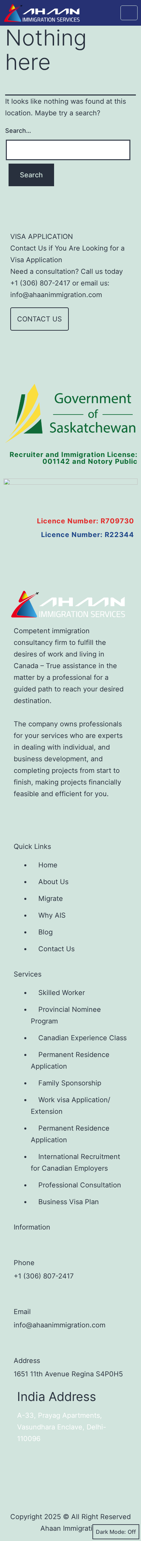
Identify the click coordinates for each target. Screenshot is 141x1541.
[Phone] (20, 1246)
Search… (18, 130)
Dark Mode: (111, 1531)
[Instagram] (67, 815)
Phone (24, 1263)
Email (22, 1312)
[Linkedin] (90, 815)
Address (27, 1361)
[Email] (20, 1295)
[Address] (20, 1344)
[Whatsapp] (112, 815)
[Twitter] (44, 815)
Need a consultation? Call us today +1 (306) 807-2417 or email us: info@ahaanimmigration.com (66, 283)
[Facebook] (22, 815)
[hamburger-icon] (129, 12)
